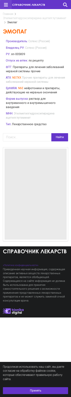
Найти (60, 137)
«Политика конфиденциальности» (20, 265)
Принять (35, 390)
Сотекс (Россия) (39, 41)
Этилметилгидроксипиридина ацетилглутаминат (34, 18)
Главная (8, 14)
